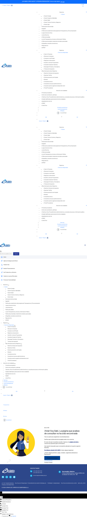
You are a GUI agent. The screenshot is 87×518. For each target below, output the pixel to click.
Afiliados (62, 110)
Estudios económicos (62, 107)
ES (83, 6)
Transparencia (6, 404)
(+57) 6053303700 (48, 460)
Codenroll (14, 516)
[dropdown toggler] (14, 325)
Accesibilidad (63, 112)
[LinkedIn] (14, 477)
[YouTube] (6, 477)
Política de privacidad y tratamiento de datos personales (30, 483)
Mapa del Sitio (81, 483)
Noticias (62, 222)
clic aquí (62, 1)
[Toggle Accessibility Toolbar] (1, 492)
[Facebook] (3, 477)
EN (83, 4)
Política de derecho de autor (69, 483)
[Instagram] (10, 477)
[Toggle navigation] (60, 9)
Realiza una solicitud (52, 458)
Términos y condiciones (53, 483)
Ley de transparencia (62, 109)
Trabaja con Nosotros (8, 484)
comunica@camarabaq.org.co (40, 475)
